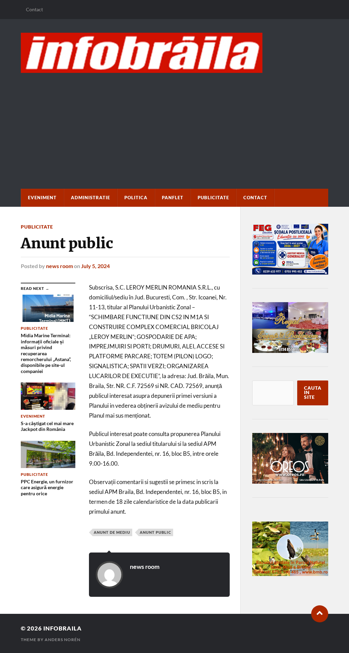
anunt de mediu (112, 532)
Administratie (90, 197)
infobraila (62, 628)
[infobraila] (174, 53)
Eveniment (42, 197)
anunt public (155, 532)
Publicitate (213, 197)
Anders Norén (62, 639)
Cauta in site (312, 392)
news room (59, 266)
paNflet (172, 197)
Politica (136, 197)
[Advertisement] (174, 124)
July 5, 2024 (95, 266)
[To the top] (319, 613)
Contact (34, 9)
